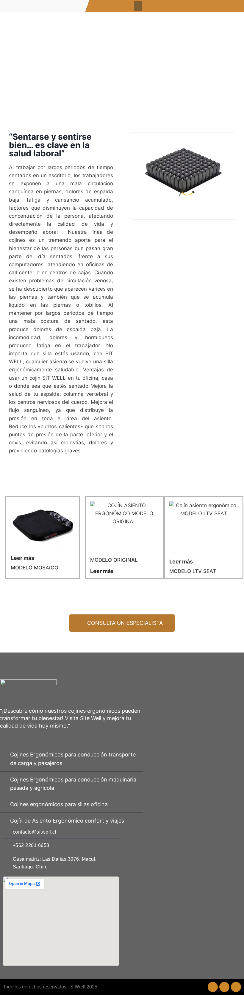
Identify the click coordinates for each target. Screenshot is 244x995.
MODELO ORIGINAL (114, 560)
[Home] (236, 987)
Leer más (102, 571)
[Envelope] (224, 987)
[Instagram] (213, 987)
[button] (138, 6)
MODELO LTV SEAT (192, 571)
